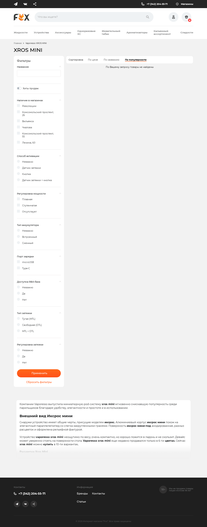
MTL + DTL (28, 331)
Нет (24, 299)
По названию (111, 59)
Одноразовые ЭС (86, 32)
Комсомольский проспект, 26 (38, 114)
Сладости (186, 32)
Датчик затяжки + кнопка (37, 180)
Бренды (82, 493)
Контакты (98, 493)
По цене (93, 59)
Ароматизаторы (136, 32)
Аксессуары (63, 32)
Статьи (81, 501)
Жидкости (21, 32)
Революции (29, 106)
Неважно (27, 161)
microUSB (28, 262)
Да (23, 293)
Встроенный (29, 236)
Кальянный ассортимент (162, 32)
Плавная (27, 199)
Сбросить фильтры (39, 382)
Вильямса (28, 121)
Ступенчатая (29, 205)
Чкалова (27, 127)
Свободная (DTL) (32, 325)
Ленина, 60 (28, 142)
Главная (18, 43)
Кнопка (26, 174)
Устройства (41, 32)
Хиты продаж (31, 88)
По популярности (136, 59)
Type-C (26, 268)
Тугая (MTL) (28, 318)
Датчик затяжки (31, 167)
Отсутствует (29, 211)
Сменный (27, 243)
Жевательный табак (111, 32)
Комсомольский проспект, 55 (38, 135)
